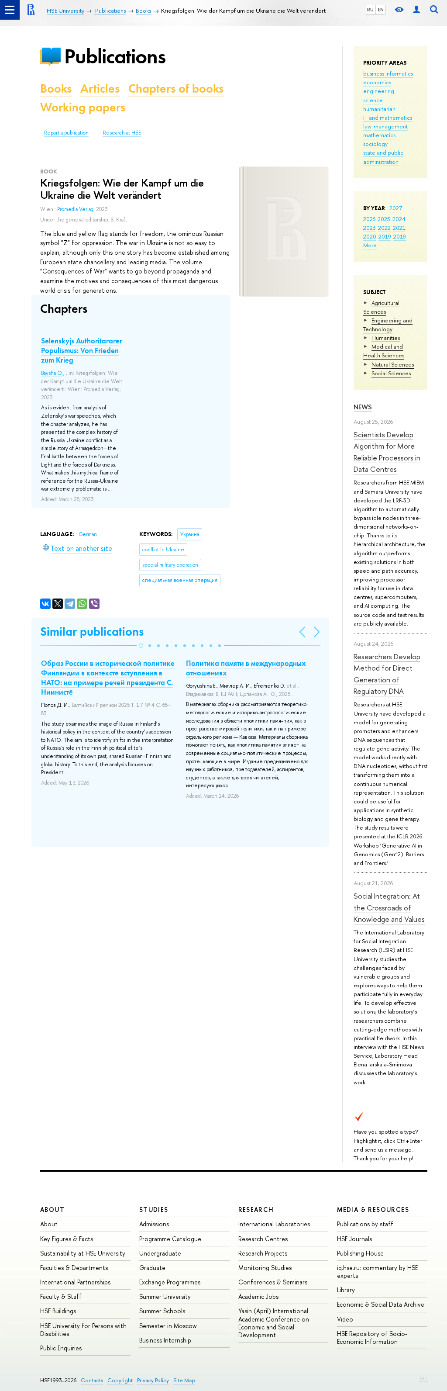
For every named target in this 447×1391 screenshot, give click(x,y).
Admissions (154, 1224)
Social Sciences (391, 373)
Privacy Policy (153, 1380)
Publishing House (360, 1253)
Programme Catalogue (170, 1239)
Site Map (184, 1380)
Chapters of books (176, 88)
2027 (395, 208)
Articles (100, 88)
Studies (153, 1209)
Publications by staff (365, 1224)
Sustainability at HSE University (82, 1253)
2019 (384, 236)
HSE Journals (354, 1239)
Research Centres (263, 1239)
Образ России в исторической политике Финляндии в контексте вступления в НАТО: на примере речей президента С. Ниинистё (108, 677)
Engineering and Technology (388, 324)
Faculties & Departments (74, 1267)
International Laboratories (274, 1224)
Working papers (82, 107)
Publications (114, 56)
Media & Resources (373, 1209)
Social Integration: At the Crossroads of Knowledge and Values (389, 907)
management (391, 126)
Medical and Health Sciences (383, 351)
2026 (369, 219)
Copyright (120, 1380)
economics (377, 82)
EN (381, 10)
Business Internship (165, 1340)
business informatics (388, 73)
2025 (384, 219)
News (363, 407)
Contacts (92, 1380)
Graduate (152, 1267)
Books (56, 88)
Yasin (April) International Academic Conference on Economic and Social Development (273, 1323)
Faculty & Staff (61, 1296)
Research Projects (262, 1253)
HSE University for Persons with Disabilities (83, 1330)
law (367, 126)
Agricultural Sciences (381, 307)
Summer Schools (162, 1311)
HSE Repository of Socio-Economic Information (372, 1337)
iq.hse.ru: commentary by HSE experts (377, 1271)
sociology (375, 144)
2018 (399, 236)
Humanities (385, 338)
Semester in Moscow (168, 1326)
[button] (141, 645)
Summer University (165, 1296)
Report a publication (66, 132)
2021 (399, 228)
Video (345, 1319)
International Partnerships (75, 1282)
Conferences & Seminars (272, 1282)
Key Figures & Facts (66, 1239)
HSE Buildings (58, 1311)
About (52, 1209)
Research (256, 1209)
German (88, 534)
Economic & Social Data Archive (380, 1304)
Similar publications (92, 631)
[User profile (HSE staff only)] (416, 10)
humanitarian (379, 109)
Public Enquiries (61, 1348)
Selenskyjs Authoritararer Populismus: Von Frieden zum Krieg (81, 350)
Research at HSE (122, 132)
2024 (399, 219)
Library (346, 1290)
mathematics (379, 135)
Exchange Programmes (169, 1282)
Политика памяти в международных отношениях (246, 668)
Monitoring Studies (265, 1267)
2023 (369, 228)
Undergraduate (160, 1253)
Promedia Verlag (75, 209)
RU (370, 10)
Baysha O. (52, 373)
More (370, 245)
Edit (423, 1378)
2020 (369, 236)
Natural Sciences (392, 364)
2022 (384, 228)
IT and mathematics (387, 117)
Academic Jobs (258, 1296)
